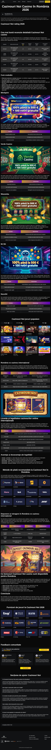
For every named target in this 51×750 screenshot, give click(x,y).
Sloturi (43, 322)
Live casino (18, 322)
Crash (31, 322)
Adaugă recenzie (44, 649)
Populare (6, 322)
